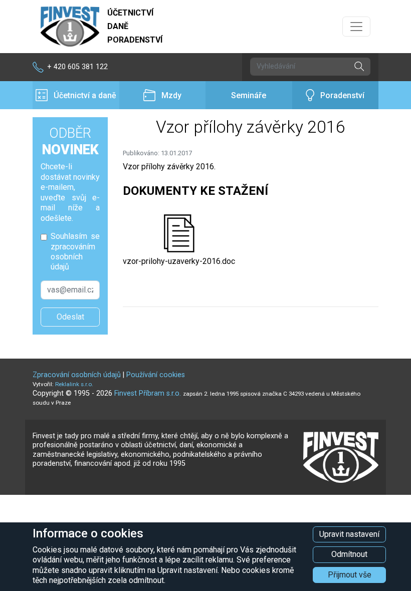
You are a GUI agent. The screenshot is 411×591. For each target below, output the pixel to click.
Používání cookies (155, 375)
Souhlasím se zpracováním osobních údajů (75, 251)
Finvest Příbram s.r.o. (148, 393)
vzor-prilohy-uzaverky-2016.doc (179, 261)
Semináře (248, 95)
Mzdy (171, 95)
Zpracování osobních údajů (77, 375)
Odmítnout (349, 554)
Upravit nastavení (349, 534)
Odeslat (70, 317)
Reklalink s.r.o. (74, 384)
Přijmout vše (349, 574)
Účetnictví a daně (85, 95)
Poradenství (342, 95)
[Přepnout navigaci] (356, 27)
